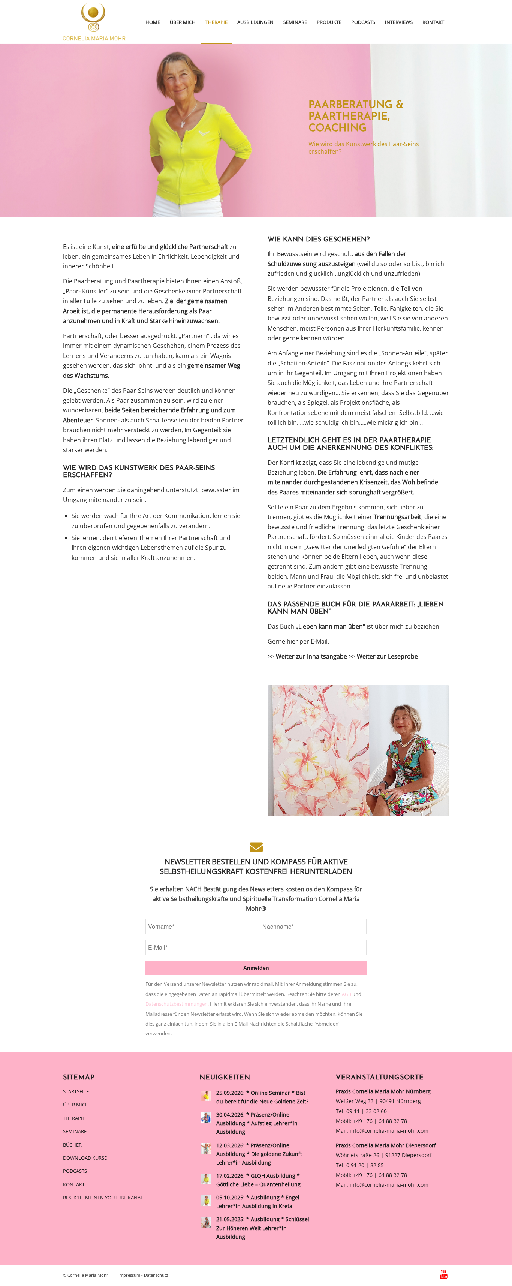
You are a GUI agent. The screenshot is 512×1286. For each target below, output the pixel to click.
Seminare (75, 1131)
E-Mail (319, 641)
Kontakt (74, 1184)
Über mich (76, 1104)
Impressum (129, 1275)
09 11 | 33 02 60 (366, 1111)
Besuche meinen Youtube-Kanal (103, 1197)
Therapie (74, 1118)
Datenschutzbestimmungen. (177, 1003)
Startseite (76, 1091)
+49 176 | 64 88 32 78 (380, 1120)
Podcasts (75, 1171)
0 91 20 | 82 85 (365, 1165)
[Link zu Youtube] (443, 1274)
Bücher (72, 1144)
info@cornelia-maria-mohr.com (389, 1130)
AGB (347, 994)
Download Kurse (85, 1157)
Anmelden (256, 968)
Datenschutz (156, 1275)
